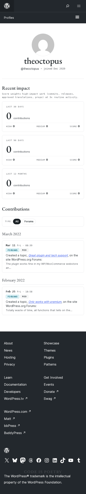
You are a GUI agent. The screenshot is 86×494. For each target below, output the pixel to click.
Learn (8, 377)
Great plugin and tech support (48, 255)
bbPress (12, 426)
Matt (9, 419)
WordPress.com (17, 412)
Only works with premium (44, 301)
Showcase (51, 343)
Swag (50, 399)
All (16, 221)
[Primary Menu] (77, 17)
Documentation (15, 384)
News (8, 350)
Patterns (50, 364)
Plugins (49, 357)
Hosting (9, 357)
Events (49, 384)
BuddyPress (15, 433)
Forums (28, 221)
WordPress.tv (16, 399)
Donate (51, 392)
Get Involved (53, 377)
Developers (12, 392)
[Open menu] (79, 6)
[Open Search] (67, 6)
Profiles (9, 17)
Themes (50, 350)
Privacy (9, 364)
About (8, 343)
